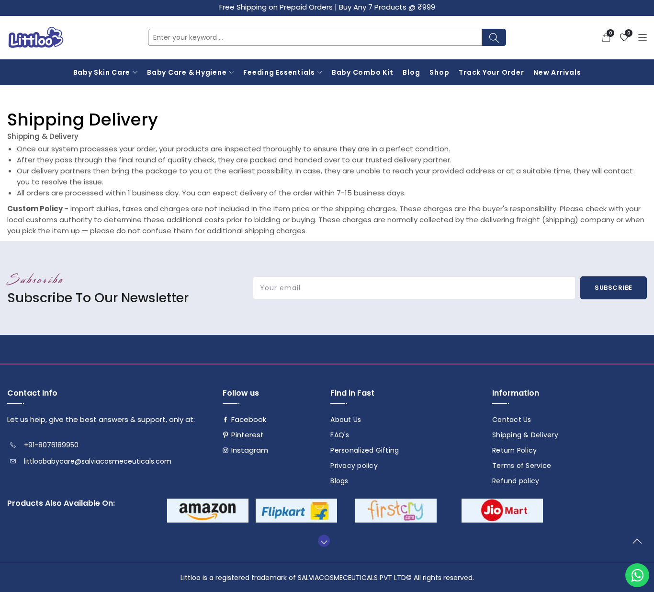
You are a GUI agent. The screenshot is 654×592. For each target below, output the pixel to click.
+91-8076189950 (51, 445)
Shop (439, 72)
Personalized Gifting (364, 450)
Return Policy (514, 450)
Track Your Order (491, 72)
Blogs (339, 481)
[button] (606, 37)
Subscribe (613, 287)
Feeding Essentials (279, 72)
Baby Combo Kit (363, 72)
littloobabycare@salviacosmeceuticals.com (97, 461)
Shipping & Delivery (525, 435)
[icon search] (494, 37)
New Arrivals (557, 72)
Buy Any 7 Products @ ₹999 (387, 7)
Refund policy (515, 481)
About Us (345, 419)
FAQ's (339, 435)
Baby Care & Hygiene (186, 72)
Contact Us (511, 419)
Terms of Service (521, 465)
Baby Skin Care (102, 72)
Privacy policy (354, 465)
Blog (411, 72)
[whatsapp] (637, 575)
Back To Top (639, 545)
